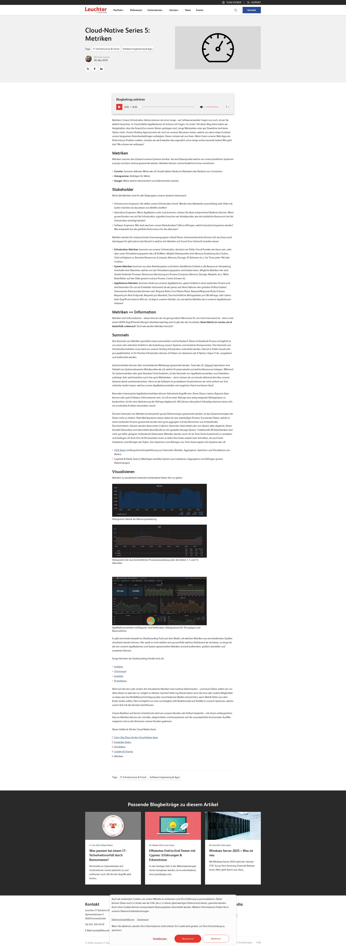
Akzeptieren (188, 938)
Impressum (143, 919)
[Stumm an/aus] (202, 107)
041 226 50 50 (96, 924)
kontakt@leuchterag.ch (105, 930)
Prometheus (120, 680)
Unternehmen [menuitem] (154, 10)
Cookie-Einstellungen (241, 942)
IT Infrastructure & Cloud (106, 48)
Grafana (118, 666)
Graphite (118, 676)
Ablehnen (216, 938)
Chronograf (120, 671)
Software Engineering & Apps (138, 48)
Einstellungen (160, 938)
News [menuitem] (188, 10)
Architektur (120, 746)
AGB (258, 942)
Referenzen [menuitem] (136, 10)
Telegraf (208, 365)
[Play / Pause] (119, 107)
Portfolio (118, 10)
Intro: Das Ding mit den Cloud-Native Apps (136, 737)
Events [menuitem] (199, 10)
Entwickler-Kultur (122, 742)
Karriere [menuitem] (173, 10)
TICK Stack (119, 450)
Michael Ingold (101, 57)
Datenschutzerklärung (123, 919)
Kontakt (251, 10)
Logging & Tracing (123, 751)
